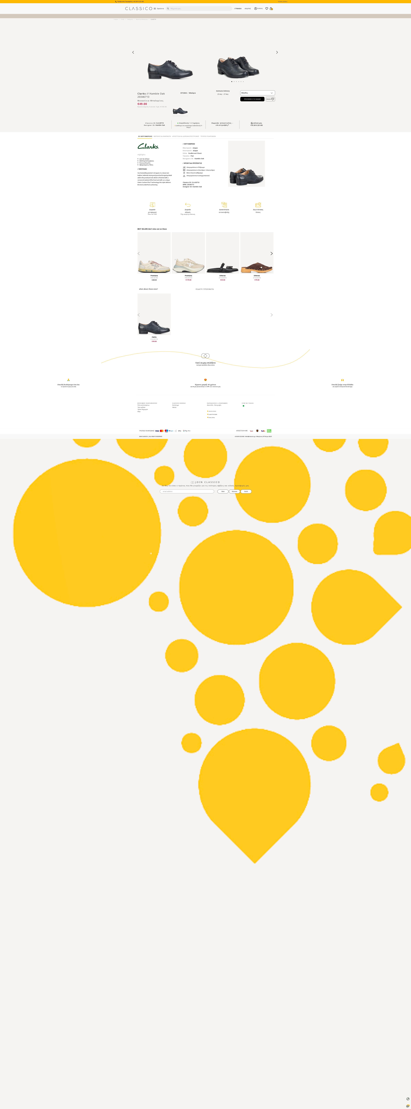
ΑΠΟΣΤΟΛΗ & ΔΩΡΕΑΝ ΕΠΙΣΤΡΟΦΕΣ (185, 136)
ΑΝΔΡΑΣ (248, 8)
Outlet (122, 19)
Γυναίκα (116, 19)
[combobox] (198, 8)
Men (223, 491)
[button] (272, 254)
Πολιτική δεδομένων (144, 405)
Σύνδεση (260, 8)
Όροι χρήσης (141, 407)
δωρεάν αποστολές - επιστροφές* (222, 124)
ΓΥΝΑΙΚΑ (238, 8)
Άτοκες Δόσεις (282, 1)
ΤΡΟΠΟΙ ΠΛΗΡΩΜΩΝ (208, 136)
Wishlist (268, 99)
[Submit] (168, 8)
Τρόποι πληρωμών (143, 409)
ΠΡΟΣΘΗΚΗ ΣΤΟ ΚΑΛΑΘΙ (252, 99)
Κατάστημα (175, 405)
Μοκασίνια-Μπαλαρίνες (142, 19)
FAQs (139, 411)
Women (234, 491)
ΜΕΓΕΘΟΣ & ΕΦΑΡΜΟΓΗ (162, 136)
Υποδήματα (130, 19)
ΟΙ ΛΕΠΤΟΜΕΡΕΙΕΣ (145, 136)
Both (246, 491)
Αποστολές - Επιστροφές (214, 405)
